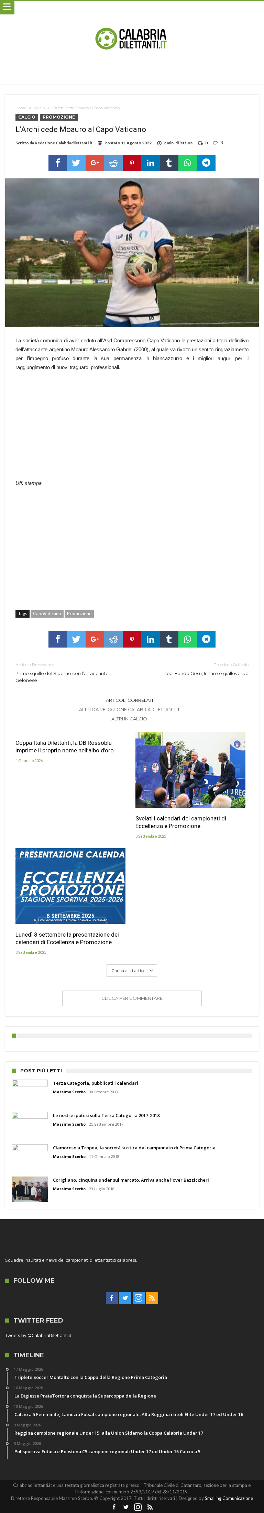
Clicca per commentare (132, 998)
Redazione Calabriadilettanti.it (63, 142)
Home (20, 108)
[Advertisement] (131, 429)
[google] (95, 163)
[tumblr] (169, 163)
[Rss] (152, 1298)
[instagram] (139, 1298)
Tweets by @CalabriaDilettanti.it (38, 1335)
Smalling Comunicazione (229, 1498)
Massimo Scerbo (69, 1091)
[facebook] (57, 163)
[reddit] (113, 163)
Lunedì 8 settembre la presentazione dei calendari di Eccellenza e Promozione (67, 938)
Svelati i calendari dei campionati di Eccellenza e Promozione (180, 822)
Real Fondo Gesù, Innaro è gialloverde (206, 669)
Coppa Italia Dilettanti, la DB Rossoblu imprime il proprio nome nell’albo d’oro (64, 746)
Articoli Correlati (129, 700)
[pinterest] (132, 163)
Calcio (39, 108)
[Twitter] (125, 1298)
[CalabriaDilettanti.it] (132, 8)
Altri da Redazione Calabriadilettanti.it (129, 709)
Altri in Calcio (129, 718)
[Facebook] (112, 1298)
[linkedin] (150, 163)
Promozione (59, 117)
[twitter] (76, 163)
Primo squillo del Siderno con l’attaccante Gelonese (62, 672)
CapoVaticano (47, 613)
